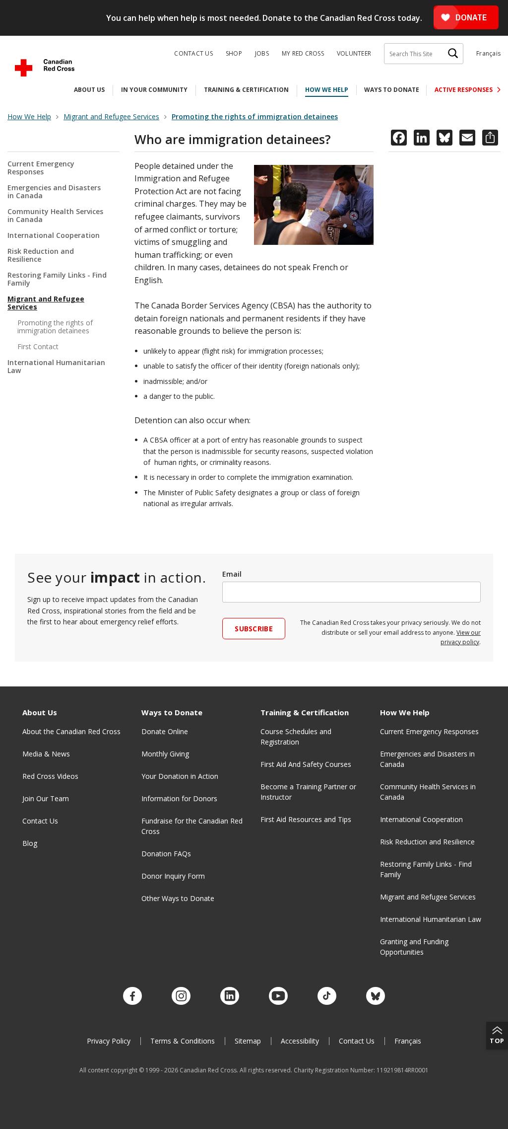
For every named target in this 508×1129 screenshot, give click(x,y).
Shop (234, 54)
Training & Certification (246, 89)
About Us (89, 89)
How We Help (326, 89)
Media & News (46, 753)
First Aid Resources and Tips (305, 819)
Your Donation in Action (179, 776)
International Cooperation (53, 235)
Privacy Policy (108, 1041)
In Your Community (154, 89)
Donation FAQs (166, 853)
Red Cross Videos (50, 776)
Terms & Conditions (182, 1041)
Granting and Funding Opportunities (414, 947)
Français (488, 53)
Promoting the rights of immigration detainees (55, 326)
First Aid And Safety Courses (305, 764)
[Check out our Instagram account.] (181, 996)
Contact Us (193, 54)
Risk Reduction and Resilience (40, 255)
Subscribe (254, 628)
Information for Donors (179, 798)
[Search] (453, 53)
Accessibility (300, 1041)
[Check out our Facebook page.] (132, 996)
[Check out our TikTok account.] (327, 996)
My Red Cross (303, 54)
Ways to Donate (391, 89)
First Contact (38, 346)
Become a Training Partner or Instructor (308, 792)
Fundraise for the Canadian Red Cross (192, 826)
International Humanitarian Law (56, 366)
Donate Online (164, 731)
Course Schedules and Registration (295, 737)
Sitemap (248, 1041)
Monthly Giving (165, 753)
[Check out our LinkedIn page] (229, 996)
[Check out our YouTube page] (278, 996)
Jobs (262, 54)
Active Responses (464, 89)
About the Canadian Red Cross (71, 731)
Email (232, 574)
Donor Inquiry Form (173, 876)
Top (497, 1040)
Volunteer (354, 54)
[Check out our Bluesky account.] (375, 996)
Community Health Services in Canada (55, 215)
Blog (29, 843)
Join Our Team (45, 798)
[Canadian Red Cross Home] (44, 67)
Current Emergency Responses (40, 168)
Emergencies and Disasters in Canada (54, 191)
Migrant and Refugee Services (45, 302)
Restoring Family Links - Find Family (57, 279)
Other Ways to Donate (177, 898)
